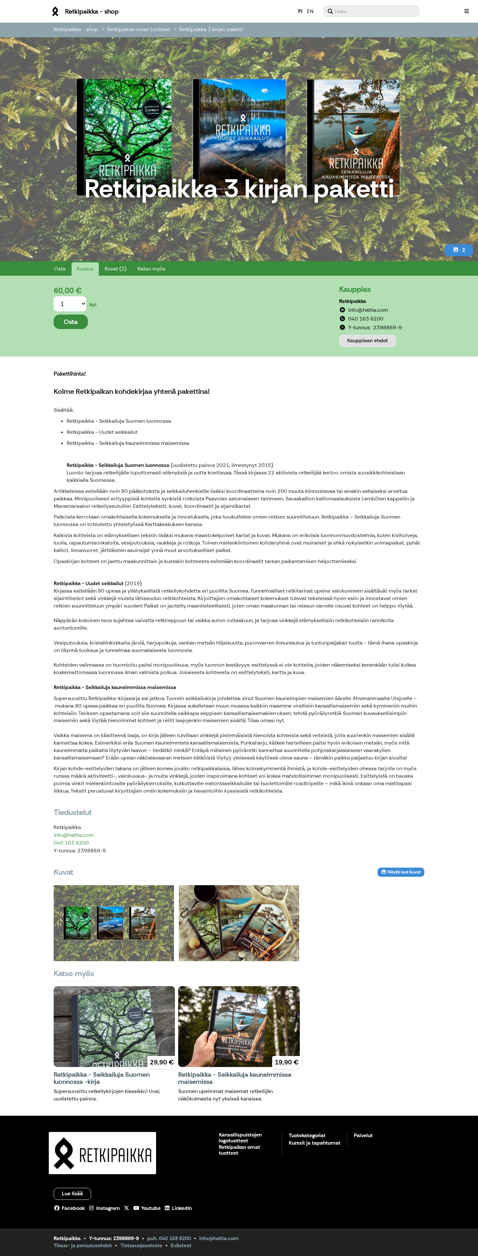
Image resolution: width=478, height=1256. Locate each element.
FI (300, 11)
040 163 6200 (71, 842)
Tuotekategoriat (307, 1136)
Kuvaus (85, 268)
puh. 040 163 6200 (169, 1238)
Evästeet (181, 1245)
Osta (60, 268)
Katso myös (152, 268)
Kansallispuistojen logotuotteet (240, 1138)
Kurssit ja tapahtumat (314, 1143)
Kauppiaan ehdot (367, 340)
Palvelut (363, 1136)
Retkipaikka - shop (76, 29)
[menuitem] (371, 11)
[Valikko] (466, 11)
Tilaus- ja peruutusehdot (83, 1245)
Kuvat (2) (115, 268)
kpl (93, 304)
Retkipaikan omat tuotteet (138, 29)
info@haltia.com (73, 835)
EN (310, 11)
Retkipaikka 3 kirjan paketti (211, 29)
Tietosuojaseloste (141, 1245)
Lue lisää (72, 1193)
